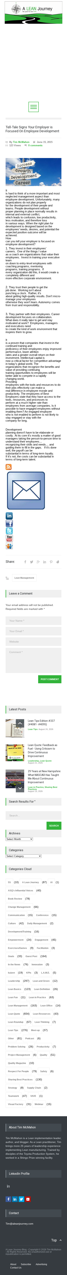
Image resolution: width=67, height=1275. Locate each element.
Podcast (29, 1038)
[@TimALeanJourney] (33, 531)
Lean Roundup (15, 1022)
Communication (16, 915)
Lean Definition (42, 989)
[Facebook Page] (33, 523)
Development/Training (19, 931)
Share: (10, 561)
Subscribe (26, 1264)
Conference (42, 915)
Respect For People (18, 1071)
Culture (12, 923)
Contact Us (15, 1267)
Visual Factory (15, 1104)
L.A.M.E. (45, 972)
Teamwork (13, 1096)
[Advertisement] (33, 66)
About (13, 1264)
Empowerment (15, 940)
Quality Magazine (17, 1063)
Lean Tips (33, 729)
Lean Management (24, 578)
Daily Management (37, 923)
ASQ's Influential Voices (20, 890)
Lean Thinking (42, 1022)
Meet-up (35, 1030)
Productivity (43, 1046)
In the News (14, 964)
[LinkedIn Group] (33, 516)
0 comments (35, 145)
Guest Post (31, 956)
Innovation (37, 964)
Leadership (33, 761)
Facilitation (42, 948)
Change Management (19, 907)
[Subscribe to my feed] (33, 467)
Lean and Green (41, 981)
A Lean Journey (30, 882)
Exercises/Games (17, 948)
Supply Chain (34, 1088)
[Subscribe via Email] (33, 491)
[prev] (20, 723)
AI (51, 882)
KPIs (28, 972)
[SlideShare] (33, 546)
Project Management (19, 1055)
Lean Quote (46, 761)
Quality (43, 1055)
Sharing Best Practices (20, 1079)
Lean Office (46, 1005)
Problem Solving (16, 1046)
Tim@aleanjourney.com (19, 1223)
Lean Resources (41, 1014)
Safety (43, 1071)
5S (9, 882)
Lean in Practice (36, 787)
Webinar (39, 1104)
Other (11, 1038)
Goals (11, 956)
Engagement (41, 940)
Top (54, 1240)
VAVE (33, 1096)
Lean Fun (13, 997)
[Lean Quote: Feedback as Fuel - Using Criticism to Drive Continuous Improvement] (15, 752)
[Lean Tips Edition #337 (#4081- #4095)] (15, 728)
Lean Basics (14, 989)
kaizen (11, 972)
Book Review (15, 899)
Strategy (12, 1088)
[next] (20, 788)
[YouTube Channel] (33, 538)
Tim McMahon (21, 142)
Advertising (41, 1264)
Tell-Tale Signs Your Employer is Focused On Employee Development (32, 129)
